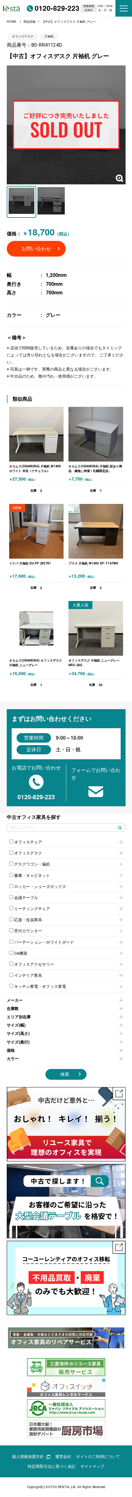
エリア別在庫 (19, 1017)
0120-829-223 (57, 8)
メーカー (15, 1000)
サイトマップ (92, 1466)
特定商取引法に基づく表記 (52, 1466)
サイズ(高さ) (18, 1033)
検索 (64, 1074)
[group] (66, 1338)
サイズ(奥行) (18, 1042)
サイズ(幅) (16, 1025)
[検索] (120, 827)
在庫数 (13, 1008)
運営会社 (63, 1456)
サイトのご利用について (98, 1456)
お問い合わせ (36, 249)
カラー (13, 1058)
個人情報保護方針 (28, 1456)
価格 (11, 1050)
